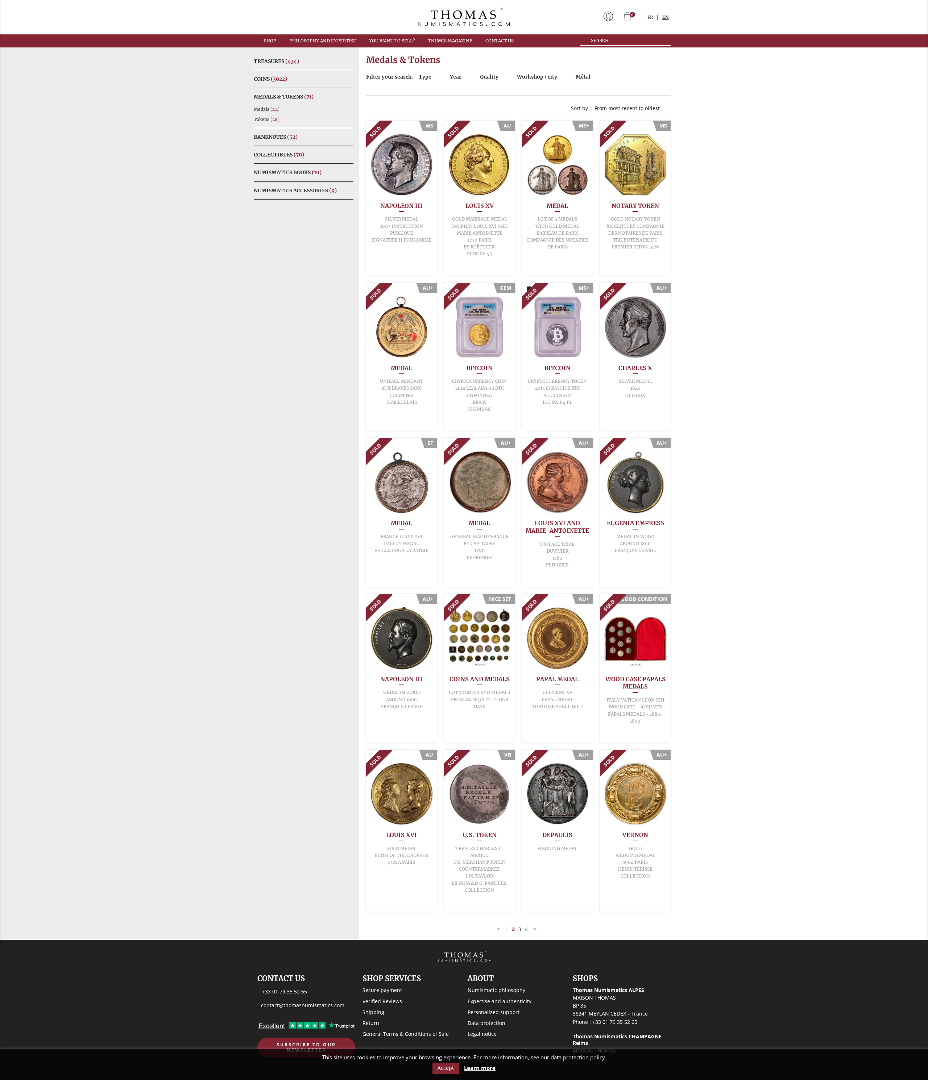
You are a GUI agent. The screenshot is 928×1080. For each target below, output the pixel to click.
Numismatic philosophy (496, 990)
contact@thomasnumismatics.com (302, 1005)
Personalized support (493, 1012)
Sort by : (581, 108)
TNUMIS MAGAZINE (450, 40)
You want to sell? (392, 40)
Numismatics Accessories (295, 190)
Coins (270, 79)
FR (650, 17)
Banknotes (276, 137)
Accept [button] (446, 1067)
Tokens (266, 119)
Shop (270, 40)
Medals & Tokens (284, 96)
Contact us (499, 40)
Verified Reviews (382, 1001)
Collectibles (279, 154)
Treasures (276, 61)
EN (665, 17)
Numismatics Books (288, 172)
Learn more (480, 1067)
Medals (266, 109)
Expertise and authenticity (499, 1001)
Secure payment (382, 990)
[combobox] (631, 108)
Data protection (486, 1023)
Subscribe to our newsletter (306, 1048)
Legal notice (482, 1033)
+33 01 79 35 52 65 (284, 991)
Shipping (373, 1012)
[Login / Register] (608, 17)
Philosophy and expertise (322, 40)
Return (370, 1023)
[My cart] (627, 17)
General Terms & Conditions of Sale (405, 1033)
